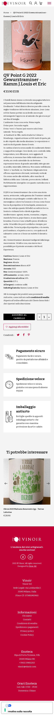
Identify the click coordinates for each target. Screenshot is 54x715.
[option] (26, 45)
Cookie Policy (27, 635)
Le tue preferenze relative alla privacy (30, 705)
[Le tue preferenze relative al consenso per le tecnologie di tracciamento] (5, 710)
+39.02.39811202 (27, 663)
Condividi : (8, 335)
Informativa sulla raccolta (18, 711)
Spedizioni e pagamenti (27, 627)
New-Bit (32, 566)
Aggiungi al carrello (19, 316)
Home (6, 13)
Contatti (27, 619)
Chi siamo (27, 616)
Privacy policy (27, 631)
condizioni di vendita (40, 297)
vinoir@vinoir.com (27, 666)
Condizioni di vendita (27, 623)
